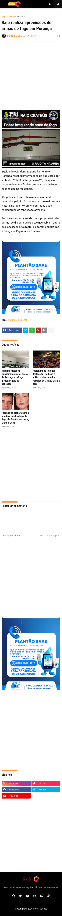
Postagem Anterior (12, 535)
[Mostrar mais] (51, 330)
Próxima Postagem (49, 535)
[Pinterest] (38, 330)
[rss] (41, 895)
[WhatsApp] (32, 330)
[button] (3, 4)
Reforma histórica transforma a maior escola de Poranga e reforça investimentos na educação (15, 377)
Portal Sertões (40, 908)
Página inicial (8, 16)
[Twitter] (25, 330)
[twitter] (20, 895)
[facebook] (13, 895)
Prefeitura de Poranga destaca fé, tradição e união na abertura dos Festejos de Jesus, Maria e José (46, 377)
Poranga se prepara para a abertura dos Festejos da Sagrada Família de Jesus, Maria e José (15, 417)
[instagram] (34, 895)
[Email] (44, 330)
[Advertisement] (31, 76)
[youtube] (27, 895)
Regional (22, 320)
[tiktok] (48, 895)
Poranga (21, 16)
